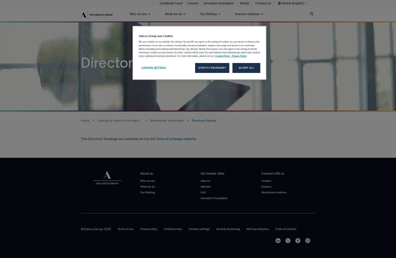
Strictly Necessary (212, 68)
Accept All (246, 68)
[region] (199, 53)
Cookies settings (154, 67)
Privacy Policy (239, 56)
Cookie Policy (222, 56)
